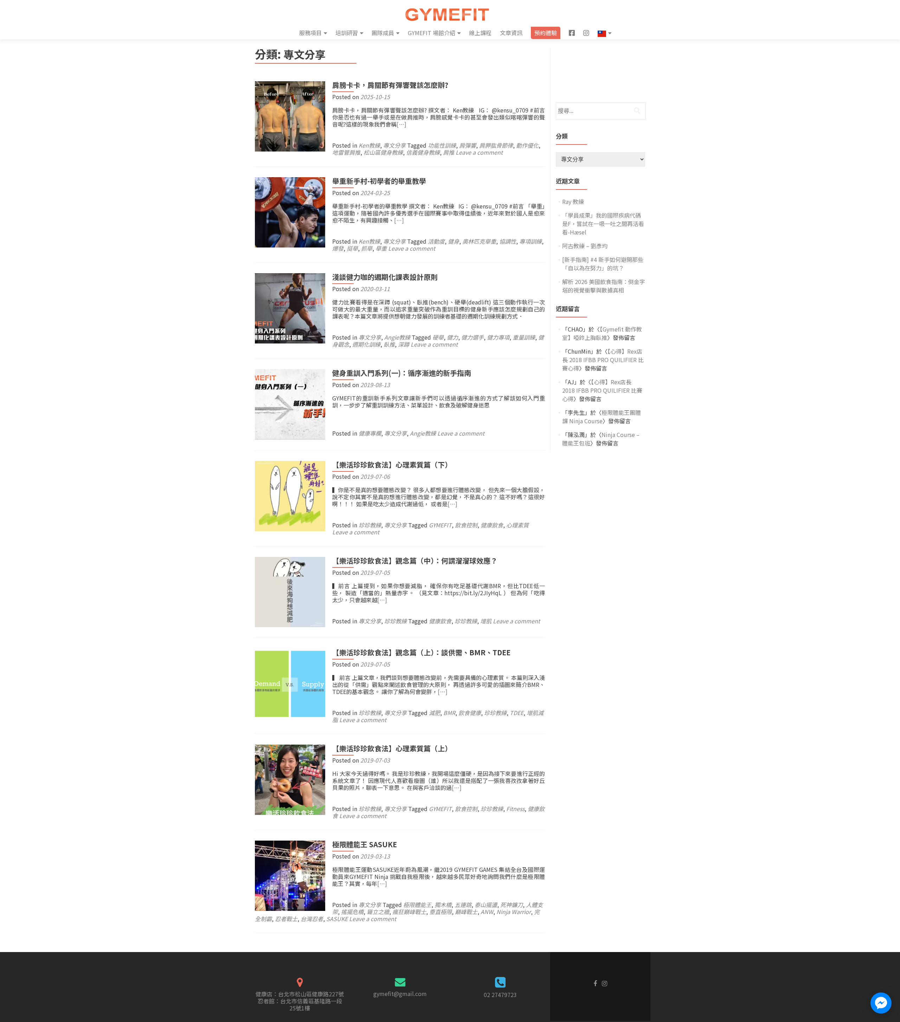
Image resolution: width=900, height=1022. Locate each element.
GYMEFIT (440, 525)
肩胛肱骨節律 (496, 145)
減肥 (434, 712)
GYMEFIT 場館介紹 (431, 32)
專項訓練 (530, 241)
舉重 (381, 248)
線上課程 (480, 32)
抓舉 (366, 248)
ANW (487, 911)
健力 (452, 337)
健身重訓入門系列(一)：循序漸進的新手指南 (401, 373)
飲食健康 (469, 712)
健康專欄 (370, 433)
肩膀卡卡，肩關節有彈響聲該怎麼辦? (390, 85)
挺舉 (352, 248)
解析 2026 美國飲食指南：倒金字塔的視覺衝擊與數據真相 (603, 285)
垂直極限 (440, 911)
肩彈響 (467, 145)
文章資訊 (511, 32)
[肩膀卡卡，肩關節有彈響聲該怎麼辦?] (290, 115)
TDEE (516, 712)
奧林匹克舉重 (479, 241)
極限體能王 (417, 904)
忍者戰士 (286, 918)
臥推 (389, 344)
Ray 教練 (573, 201)
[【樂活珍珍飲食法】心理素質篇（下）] (290, 495)
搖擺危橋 (352, 911)
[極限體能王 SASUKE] (290, 874)
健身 (453, 241)
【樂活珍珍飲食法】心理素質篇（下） (392, 464)
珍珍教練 (370, 525)
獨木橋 (443, 904)
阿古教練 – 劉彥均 (585, 246)
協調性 (507, 241)
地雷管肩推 (346, 152)
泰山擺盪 (486, 904)
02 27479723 (500, 994)
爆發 (337, 248)
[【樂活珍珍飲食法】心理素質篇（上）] (290, 778)
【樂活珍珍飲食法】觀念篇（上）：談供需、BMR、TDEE (421, 652)
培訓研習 (346, 32)
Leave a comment (479, 152)
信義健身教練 (423, 152)
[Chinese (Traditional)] (604, 33)
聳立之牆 (378, 911)
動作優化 (527, 145)
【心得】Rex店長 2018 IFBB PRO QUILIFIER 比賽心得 (603, 359)
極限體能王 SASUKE (364, 844)
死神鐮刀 (511, 904)
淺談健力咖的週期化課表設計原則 (385, 277)
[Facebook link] (595, 982)
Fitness (515, 808)
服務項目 (310, 32)
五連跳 (463, 904)
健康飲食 (492, 525)
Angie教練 (397, 337)
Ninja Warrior (513, 911)
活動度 (436, 241)
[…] (401, 124)
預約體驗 (545, 32)
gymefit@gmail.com (400, 993)
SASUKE (337, 918)
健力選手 (472, 337)
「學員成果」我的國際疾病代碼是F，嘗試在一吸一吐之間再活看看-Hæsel (603, 223)
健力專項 (498, 337)
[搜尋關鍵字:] (600, 111)
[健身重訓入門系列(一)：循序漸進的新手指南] (290, 403)
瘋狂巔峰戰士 (409, 911)
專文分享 (394, 145)
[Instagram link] (604, 982)
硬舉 (438, 337)
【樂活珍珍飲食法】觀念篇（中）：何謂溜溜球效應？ (414, 560)
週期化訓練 (366, 344)
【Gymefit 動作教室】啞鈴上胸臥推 (602, 333)
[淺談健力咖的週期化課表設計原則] (290, 307)
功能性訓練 (442, 145)
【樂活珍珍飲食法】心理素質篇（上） (392, 748)
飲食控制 (466, 525)
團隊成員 (383, 32)
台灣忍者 (312, 918)
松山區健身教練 (383, 152)
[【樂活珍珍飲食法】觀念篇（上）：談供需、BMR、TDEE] (290, 683)
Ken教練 (369, 145)
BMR (449, 712)
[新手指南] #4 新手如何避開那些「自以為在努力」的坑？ (602, 263)
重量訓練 (524, 337)
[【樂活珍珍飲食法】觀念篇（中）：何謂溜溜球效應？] (290, 591)
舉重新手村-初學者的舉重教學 (379, 181)
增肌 (485, 621)
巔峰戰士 (466, 911)
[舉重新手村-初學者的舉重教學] (290, 211)
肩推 (448, 152)
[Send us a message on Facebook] (881, 1003)
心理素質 (517, 525)
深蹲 (403, 344)
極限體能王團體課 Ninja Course (601, 416)
